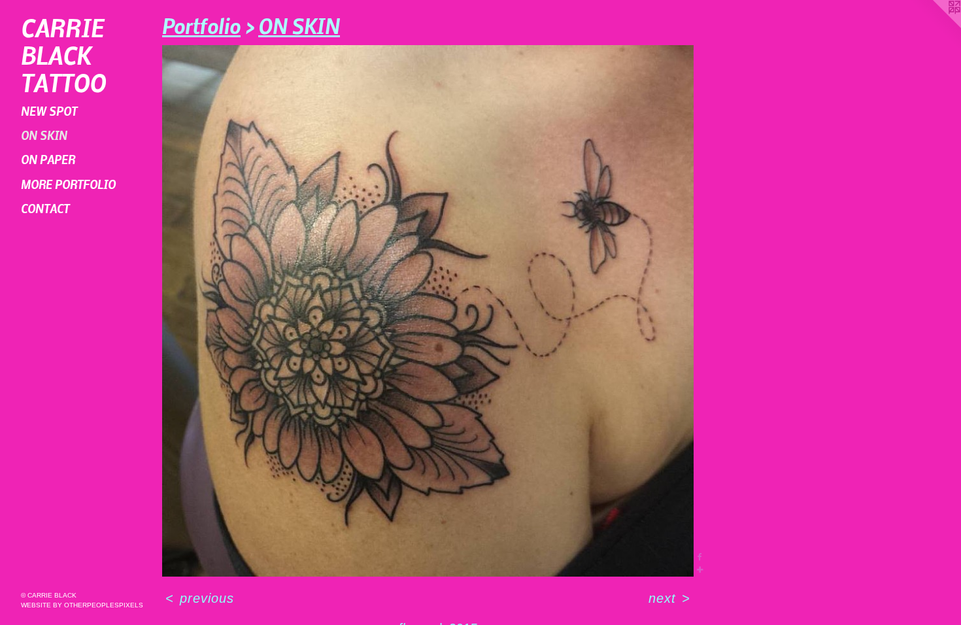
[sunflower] (428, 311)
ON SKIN (44, 135)
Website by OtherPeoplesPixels (82, 605)
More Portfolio (68, 184)
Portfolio (201, 25)
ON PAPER (48, 159)
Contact (45, 208)
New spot (49, 110)
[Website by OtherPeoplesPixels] (935, 26)
